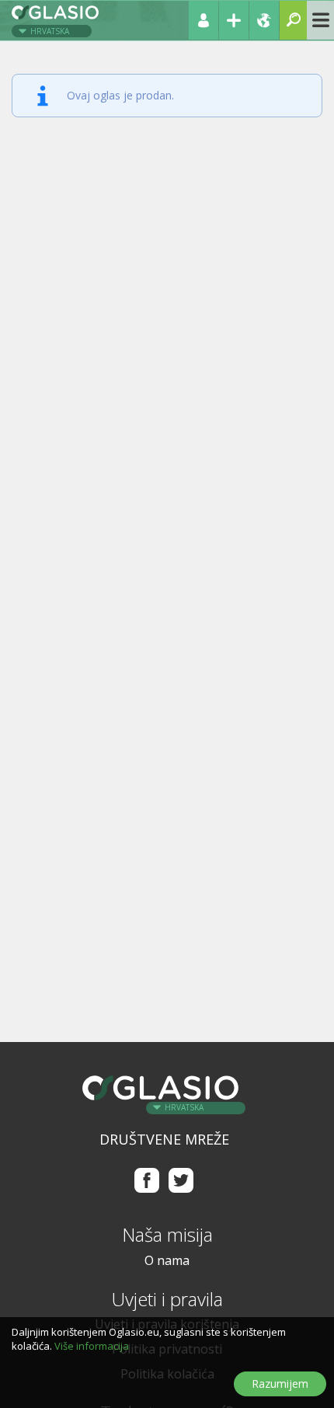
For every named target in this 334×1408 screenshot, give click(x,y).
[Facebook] (146, 1180)
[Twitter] (181, 1180)
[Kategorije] (320, 20)
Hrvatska (49, 31)
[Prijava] (203, 20)
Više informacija (91, 1346)
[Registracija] (234, 20)
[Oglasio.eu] (56, 19)
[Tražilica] (293, 20)
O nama (167, 1260)
